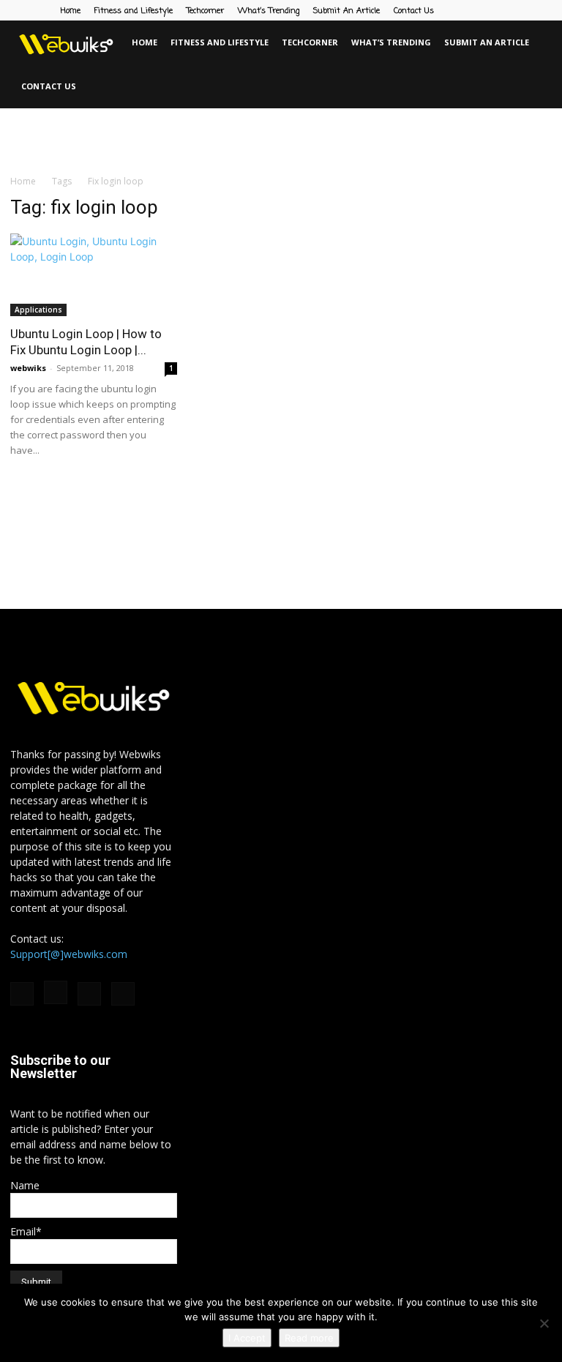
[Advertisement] (281, 140)
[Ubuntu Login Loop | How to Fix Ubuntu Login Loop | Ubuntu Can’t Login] (93, 274)
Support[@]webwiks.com (68, 954)
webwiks (28, 367)
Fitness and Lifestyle (133, 11)
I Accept (247, 1338)
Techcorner (205, 11)
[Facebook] (468, 10)
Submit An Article (346, 11)
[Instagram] (492, 10)
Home (70, 11)
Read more (309, 1338)
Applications (38, 309)
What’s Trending (268, 11)
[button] (544, 43)
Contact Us (414, 11)
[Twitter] (541, 10)
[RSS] (517, 10)
